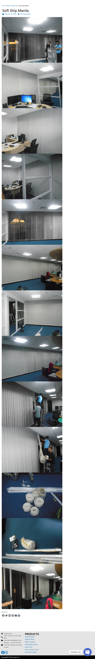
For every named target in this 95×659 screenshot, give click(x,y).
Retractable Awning (31, 644)
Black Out (15, 5)
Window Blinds (30, 637)
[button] (3, 615)
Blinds (9, 5)
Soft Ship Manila (25, 14)
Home (4, 5)
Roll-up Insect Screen (32, 649)
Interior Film (28, 647)
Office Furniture (30, 642)
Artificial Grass (29, 639)
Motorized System (31, 652)
